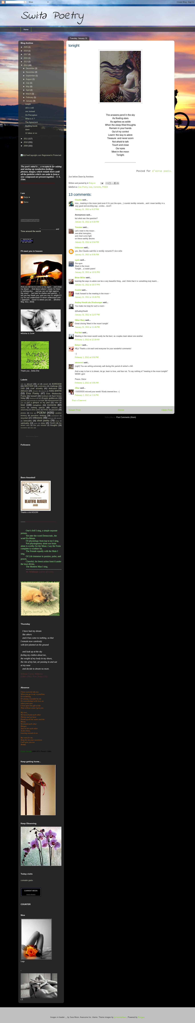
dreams (43, 391)
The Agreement (31, 122)
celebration (42, 386)
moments (97, 187)
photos (23, 413)
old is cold (29, 108)
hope (42, 400)
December (30, 68)
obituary (54, 407)
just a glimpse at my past (38, 402)
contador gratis (27, 880)
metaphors (37, 405)
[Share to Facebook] (115, 183)
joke (22, 402)
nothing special (38, 407)
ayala (77, 260)
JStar (77, 388)
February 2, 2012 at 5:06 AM (86, 383)
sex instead (30, 111)
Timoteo (78, 227)
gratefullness (33, 400)
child (23, 388)
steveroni (79, 362)
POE (31, 413)
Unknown (79, 247)
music (23, 407)
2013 (26, 62)
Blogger (141, 1017)
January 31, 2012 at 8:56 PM (87, 254)
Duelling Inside (31, 126)
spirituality (25, 423)
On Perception (31, 115)
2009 (26, 146)
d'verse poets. (162, 171)
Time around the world (31, 231)
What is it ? (30, 119)
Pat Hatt (78, 332)
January (29, 101)
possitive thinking (38, 415)
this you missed (39, 425)
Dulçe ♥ (78, 345)
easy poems (55, 390)
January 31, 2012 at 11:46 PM (87, 327)
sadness (51, 418)
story (43, 423)
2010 (26, 142)
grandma (24, 400)
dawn (27, 129)
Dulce (26, 202)
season (59, 418)
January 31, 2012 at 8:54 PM (87, 242)
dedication (53, 388)
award (45, 384)
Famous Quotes (33, 436)
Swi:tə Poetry (52, 16)
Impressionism (53, 400)
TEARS (53, 423)
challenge (54, 386)
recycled (24, 418)
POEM (105, 187)
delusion (35, 391)
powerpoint (55, 415)
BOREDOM (57, 384)
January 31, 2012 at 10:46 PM (87, 297)
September (31, 76)
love (90, 187)
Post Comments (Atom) (126, 417)
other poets (35, 410)
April (28, 90)
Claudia (78, 200)
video (32, 427)
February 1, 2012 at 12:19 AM (87, 339)
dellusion (24, 391)
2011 (26, 139)
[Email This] (106, 183)
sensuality (27, 421)
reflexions (37, 418)
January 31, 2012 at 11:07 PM (87, 315)
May (28, 86)
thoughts (53, 425)
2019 (26, 51)
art (38, 384)
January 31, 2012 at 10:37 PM (87, 285)
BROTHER (28, 386)
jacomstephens (120, 1017)
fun (40, 398)
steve (36, 423)
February (30, 97)
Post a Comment (79, 400)
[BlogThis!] (109, 183)
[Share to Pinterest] (117, 183)
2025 (26, 47)
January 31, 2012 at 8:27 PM (87, 209)
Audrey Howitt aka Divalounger (88, 302)
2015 (26, 58)
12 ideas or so (31, 133)
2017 (26, 54)
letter (57, 402)
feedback (45, 396)
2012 (26, 65)
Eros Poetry (83, 187)
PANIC (45, 410)
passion (54, 410)
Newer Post (74, 410)
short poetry (43, 420)
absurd (29, 384)
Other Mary (80, 320)
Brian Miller (80, 277)
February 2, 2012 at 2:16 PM (86, 395)
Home (26, 29)
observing (24, 410)
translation (24, 427)
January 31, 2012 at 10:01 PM (87, 272)
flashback (33, 398)
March (29, 94)
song (57, 421)
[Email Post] (102, 183)
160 (22, 384)
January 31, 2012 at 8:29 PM (87, 222)
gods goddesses (51, 398)
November (30, 72)
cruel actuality (36, 388)
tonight (28, 104)
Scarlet (78, 290)
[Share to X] (112, 183)
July (28, 83)
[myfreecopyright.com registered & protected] (41, 155)
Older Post (166, 410)
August (29, 79)
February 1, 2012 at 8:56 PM (86, 357)
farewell (34, 396)
